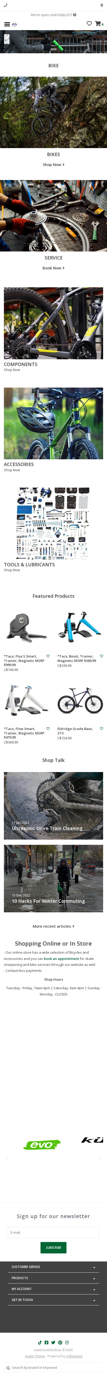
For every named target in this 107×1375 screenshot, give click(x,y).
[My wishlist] (89, 24)
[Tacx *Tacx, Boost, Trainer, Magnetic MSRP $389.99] (80, 628)
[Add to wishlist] (48, 656)
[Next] (100, 1158)
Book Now (52, 267)
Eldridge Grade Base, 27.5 (75, 731)
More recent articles (52, 926)
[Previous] (7, 1158)
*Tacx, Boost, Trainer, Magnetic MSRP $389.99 (76, 658)
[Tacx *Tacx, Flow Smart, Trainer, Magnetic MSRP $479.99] (27, 700)
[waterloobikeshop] (14, 24)
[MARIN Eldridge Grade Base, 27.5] (80, 700)
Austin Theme (35, 1356)
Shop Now (52, 164)
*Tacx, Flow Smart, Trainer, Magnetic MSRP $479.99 (24, 733)
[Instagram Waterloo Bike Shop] (67, 1342)
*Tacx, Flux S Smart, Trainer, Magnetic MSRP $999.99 (24, 660)
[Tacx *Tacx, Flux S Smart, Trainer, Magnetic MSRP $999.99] (27, 628)
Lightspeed (74, 1356)
